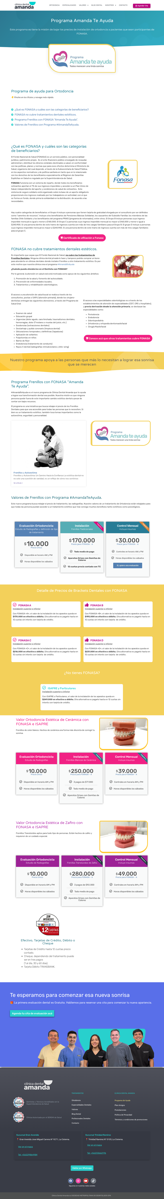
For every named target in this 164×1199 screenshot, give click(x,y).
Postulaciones (120, 1110)
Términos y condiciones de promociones (131, 1120)
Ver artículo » (18, 483)
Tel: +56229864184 (27, 1154)
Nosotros (109, 5)
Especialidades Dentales (81, 1105)
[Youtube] (85, 1180)
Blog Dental (96, 5)
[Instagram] (78, 1180)
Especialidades (69, 5)
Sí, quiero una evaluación (128, 565)
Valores (82, 5)
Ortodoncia (54, 5)
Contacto (123, 5)
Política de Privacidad (123, 1115)
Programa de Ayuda (122, 1100)
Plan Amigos (120, 1105)
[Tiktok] (93, 1180)
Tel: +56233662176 (96, 1153)
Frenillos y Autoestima (25, 472)
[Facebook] (70, 1180)
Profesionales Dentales (81, 1118)
